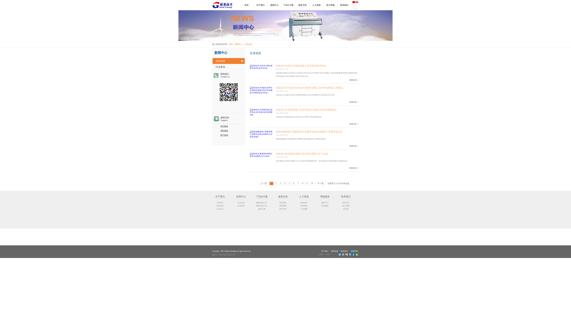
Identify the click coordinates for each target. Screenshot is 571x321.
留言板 (346, 209)
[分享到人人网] (353, 255)
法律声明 (354, 251)
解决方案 (262, 209)
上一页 (264, 183)
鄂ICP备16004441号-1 (227, 255)
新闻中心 (274, 5)
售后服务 (224, 126)
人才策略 (304, 209)
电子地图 (345, 206)
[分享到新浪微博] (346, 255)
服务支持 (302, 5)
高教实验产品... (262, 203)
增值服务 (325, 196)
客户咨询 (224, 135)
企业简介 (220, 203)
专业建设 (324, 206)
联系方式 (345, 203)
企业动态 (220, 61)
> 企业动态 (247, 44)
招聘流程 (304, 206)
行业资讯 (220, 67)
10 (312, 183)
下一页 (320, 183)
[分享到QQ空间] (343, 255)
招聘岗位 (304, 203)
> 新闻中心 (238, 44)
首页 (246, 5)
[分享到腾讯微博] (350, 255)
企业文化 (220, 209)
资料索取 (224, 131)
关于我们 (260, 5)
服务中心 (324, 203)
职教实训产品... (262, 206)
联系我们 (344, 5)
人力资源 (316, 5)
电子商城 (330, 5)
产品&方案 (288, 5)
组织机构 (220, 206)
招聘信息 (334, 251)
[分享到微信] (357, 255)
